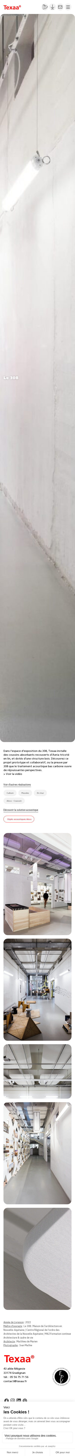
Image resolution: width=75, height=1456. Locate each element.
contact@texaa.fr (15, 1381)
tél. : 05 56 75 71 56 (15, 1377)
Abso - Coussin (14, 800)
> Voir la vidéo (12, 774)
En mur (40, 793)
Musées (25, 793)
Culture (10, 793)
